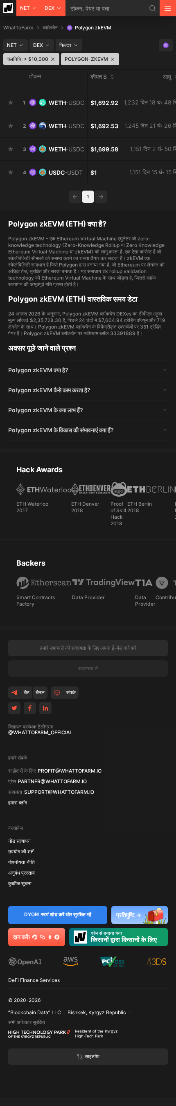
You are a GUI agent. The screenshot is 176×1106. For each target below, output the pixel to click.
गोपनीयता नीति (21, 862)
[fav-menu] (10, 102)
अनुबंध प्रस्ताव (21, 873)
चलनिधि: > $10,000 (27, 59)
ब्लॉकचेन (50, 27)
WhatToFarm (18, 27)
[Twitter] (14, 708)
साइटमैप (92, 1056)
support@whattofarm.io (59, 792)
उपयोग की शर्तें (21, 852)
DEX (49, 8)
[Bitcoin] (57, 937)
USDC (66, 172)
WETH (66, 102)
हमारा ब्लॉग (17, 803)
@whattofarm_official (40, 732)
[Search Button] (153, 8)
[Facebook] (30, 708)
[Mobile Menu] (168, 8)
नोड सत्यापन (19, 841)
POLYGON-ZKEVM (86, 59)
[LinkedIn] (45, 708)
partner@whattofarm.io (52, 781)
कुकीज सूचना (20, 883)
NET (25, 8)
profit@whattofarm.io (70, 771)
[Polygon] (42, 937)
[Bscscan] (35, 937)
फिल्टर (65, 45)
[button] (88, 370)
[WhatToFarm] (8, 8)
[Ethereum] (49, 937)
